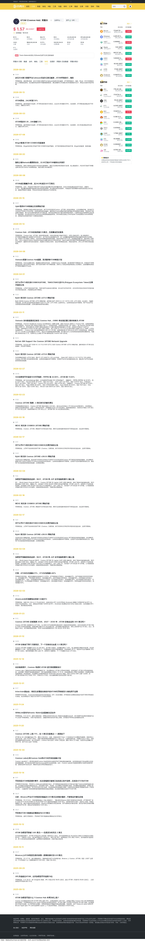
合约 (30, 61)
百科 (92, 6)
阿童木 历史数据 (62, 61)
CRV (105, 122)
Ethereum (107, 36)
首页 (27, 6)
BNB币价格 (50, 935)
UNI (105, 150)
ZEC (105, 89)
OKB (105, 100)
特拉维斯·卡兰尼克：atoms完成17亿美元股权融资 (34, 55)
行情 (33, 6)
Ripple (106, 47)
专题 (59, 6)
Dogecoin (107, 75)
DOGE (106, 144)
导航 (97, 6)
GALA (105, 128)
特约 (65, 6)
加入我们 (16, 928)
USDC (106, 58)
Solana (106, 64)
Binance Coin (108, 53)
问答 (87, 6)
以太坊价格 (32, 935)
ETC (105, 106)
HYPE (105, 69)
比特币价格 (24, 935)
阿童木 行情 (17, 61)
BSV (105, 111)
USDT (106, 42)
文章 (81, 6)
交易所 (52, 61)
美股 (38, 6)
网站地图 (32, 928)
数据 (76, 6)
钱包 (35, 61)
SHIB (105, 117)
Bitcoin (106, 30)
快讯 (44, 6)
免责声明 (24, 928)
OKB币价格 (41, 935)
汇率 (70, 6)
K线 (49, 6)
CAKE (105, 133)
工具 (54, 6)
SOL (105, 139)
